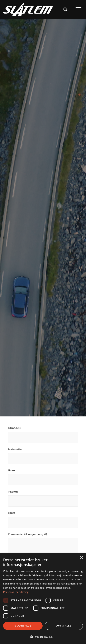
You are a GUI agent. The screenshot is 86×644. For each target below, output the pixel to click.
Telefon (13, 491)
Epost (11, 512)
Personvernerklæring (16, 592)
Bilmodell (14, 428)
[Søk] (65, 9)
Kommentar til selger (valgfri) (27, 534)
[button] (43, 636)
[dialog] (43, 598)
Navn (11, 470)
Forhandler (15, 449)
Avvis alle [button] (63, 625)
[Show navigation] (79, 9)
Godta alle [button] (23, 625)
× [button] (81, 557)
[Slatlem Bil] (28, 9)
